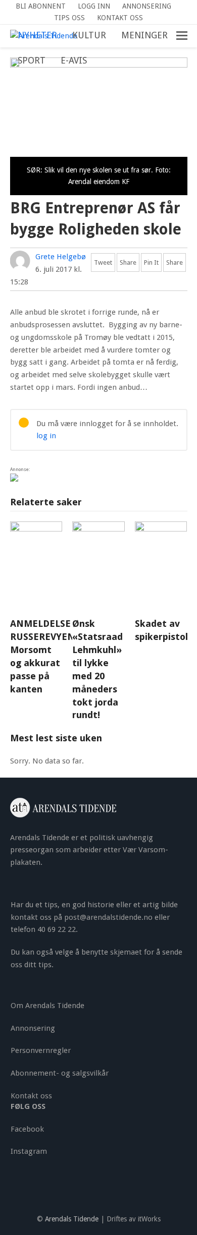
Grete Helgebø (60, 256)
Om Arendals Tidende (47, 1005)
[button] (102, 61)
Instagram (29, 1151)
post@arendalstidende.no (108, 917)
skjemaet (126, 952)
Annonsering (33, 1028)
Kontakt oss (31, 1095)
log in (46, 435)
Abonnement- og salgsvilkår (60, 1073)
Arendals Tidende (71, 1219)
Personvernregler (41, 1050)
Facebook (27, 1129)
